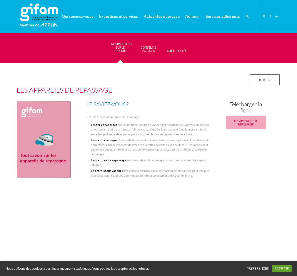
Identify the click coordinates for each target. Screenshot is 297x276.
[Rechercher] (247, 16)
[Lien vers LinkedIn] (277, 16)
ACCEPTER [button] (282, 268)
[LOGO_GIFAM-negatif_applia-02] (40, 16)
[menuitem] (77, 16)
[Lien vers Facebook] (270, 16)
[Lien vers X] (263, 16)
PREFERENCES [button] (258, 268)
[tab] (120, 49)
